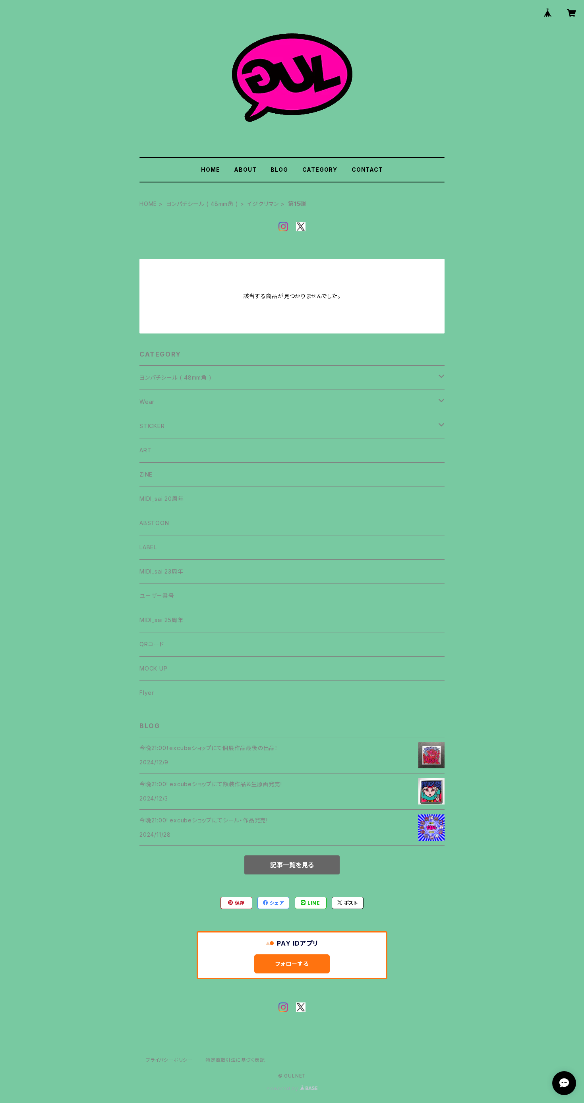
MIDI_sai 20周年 (161, 498)
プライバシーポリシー (169, 1060)
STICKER (152, 426)
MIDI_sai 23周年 (161, 571)
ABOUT (245, 169)
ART (145, 450)
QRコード (151, 644)
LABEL (148, 547)
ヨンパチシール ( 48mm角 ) (202, 203)
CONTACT (367, 169)
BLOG (279, 169)
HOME (210, 169)
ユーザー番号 (156, 595)
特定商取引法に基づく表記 (235, 1060)
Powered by (283, 1088)
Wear (147, 401)
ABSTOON (154, 523)
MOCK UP (153, 668)
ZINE (146, 474)
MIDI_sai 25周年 (161, 619)
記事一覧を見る (292, 865)
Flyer (146, 692)
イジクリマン (263, 203)
